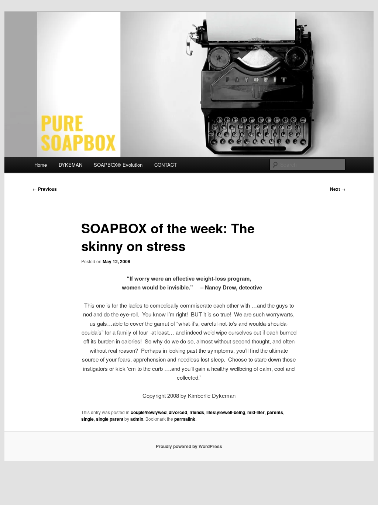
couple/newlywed (148, 412)
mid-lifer (256, 412)
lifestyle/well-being (225, 412)
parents (275, 412)
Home (40, 164)
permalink (184, 419)
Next (338, 189)
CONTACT (165, 164)
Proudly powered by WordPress (189, 446)
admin (136, 419)
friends (196, 412)
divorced (178, 412)
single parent (109, 419)
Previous (44, 189)
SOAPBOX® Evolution (118, 164)
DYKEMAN (70, 164)
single (87, 419)
